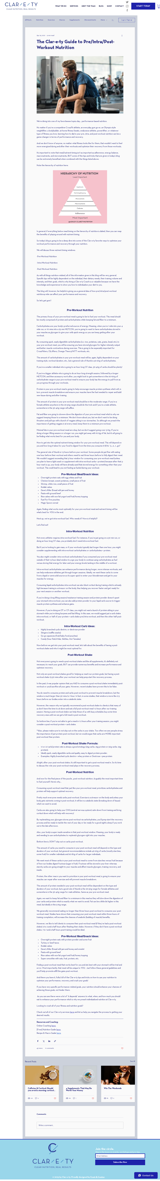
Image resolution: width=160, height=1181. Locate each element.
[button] (113, 20)
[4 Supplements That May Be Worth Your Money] (80, 1075)
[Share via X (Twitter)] (43, 1041)
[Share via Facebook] (38, 1041)
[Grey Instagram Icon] (127, 6)
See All (132, 1061)
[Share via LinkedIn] (49, 1041)
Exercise (51, 20)
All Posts (28, 20)
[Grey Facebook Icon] (127, 10)
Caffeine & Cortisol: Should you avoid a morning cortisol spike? (41, 1089)
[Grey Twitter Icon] (127, 2)
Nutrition (39, 20)
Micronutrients (90, 20)
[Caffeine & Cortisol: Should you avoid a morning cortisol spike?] (42, 1075)
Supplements (75, 20)
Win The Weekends (113, 1088)
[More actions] (122, 35)
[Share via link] (55, 1041)
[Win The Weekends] (118, 1075)
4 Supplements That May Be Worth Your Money (79, 1089)
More (103, 20)
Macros (62, 20)
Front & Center (97, 1177)
